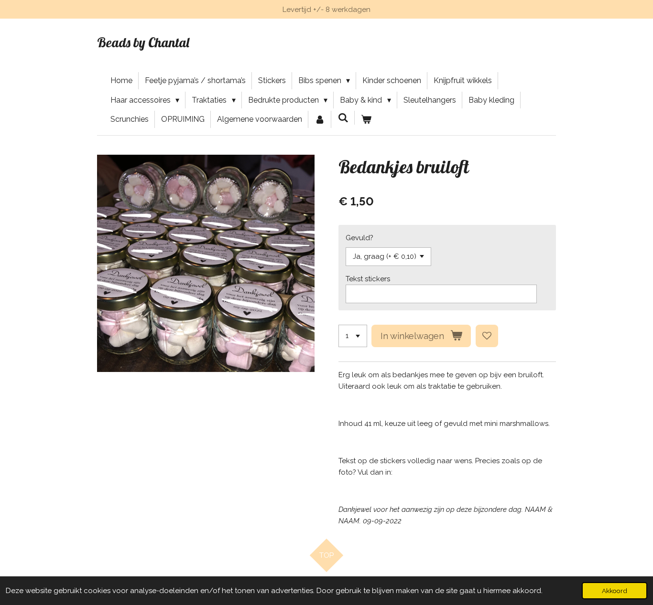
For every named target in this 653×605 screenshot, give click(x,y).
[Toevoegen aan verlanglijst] (487, 336)
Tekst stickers (368, 279)
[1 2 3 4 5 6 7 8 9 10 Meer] (352, 336)
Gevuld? (359, 238)
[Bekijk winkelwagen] (366, 119)
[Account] (319, 119)
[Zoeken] (342, 118)
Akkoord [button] (614, 590)
